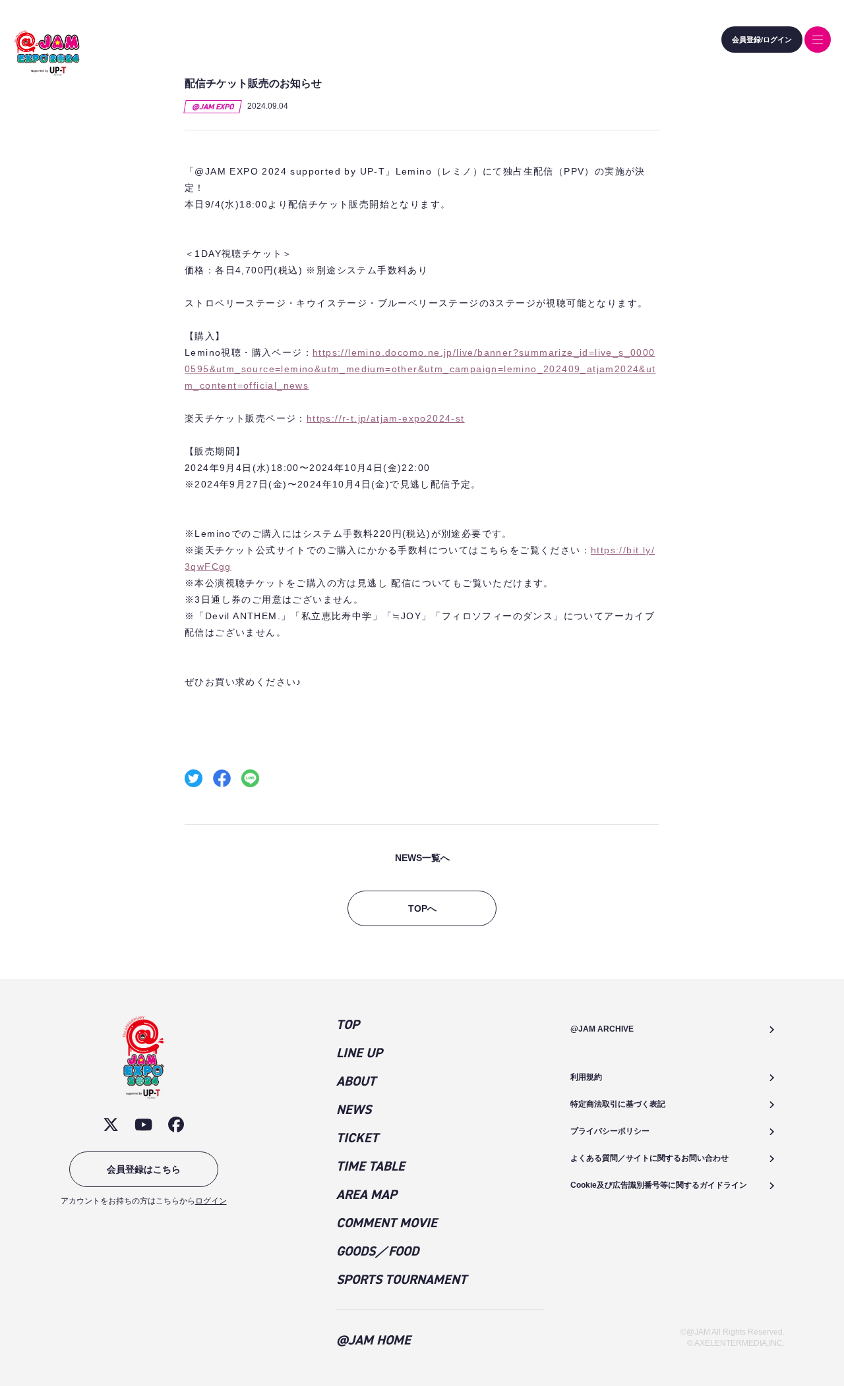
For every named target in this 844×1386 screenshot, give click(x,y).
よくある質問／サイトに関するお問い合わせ (649, 1158)
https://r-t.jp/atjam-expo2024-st (386, 418)
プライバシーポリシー (609, 1131)
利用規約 (586, 1077)
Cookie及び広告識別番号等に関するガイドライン (658, 1185)
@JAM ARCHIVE (602, 1029)
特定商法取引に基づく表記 (617, 1104)
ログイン (211, 1201)
